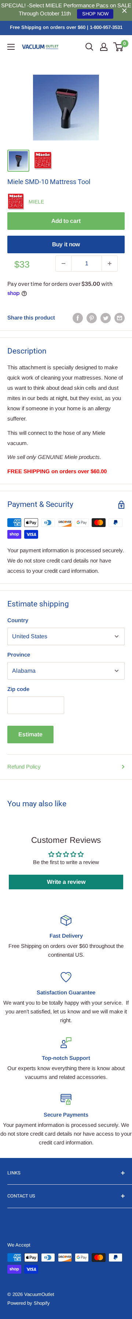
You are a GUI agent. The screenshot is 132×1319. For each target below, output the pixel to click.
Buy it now (66, 244)
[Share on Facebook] (78, 318)
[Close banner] (124, 10)
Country (17, 620)
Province (18, 654)
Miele (36, 202)
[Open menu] (11, 47)
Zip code (18, 689)
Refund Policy (24, 766)
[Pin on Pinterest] (92, 318)
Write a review (66, 882)
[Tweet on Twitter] (105, 318)
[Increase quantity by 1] (109, 263)
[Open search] (89, 47)
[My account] (103, 47)
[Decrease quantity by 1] (63, 263)
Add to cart (66, 221)
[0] (118, 46)
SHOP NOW (95, 13)
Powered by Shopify (28, 1303)
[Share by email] (119, 318)
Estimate (30, 734)
